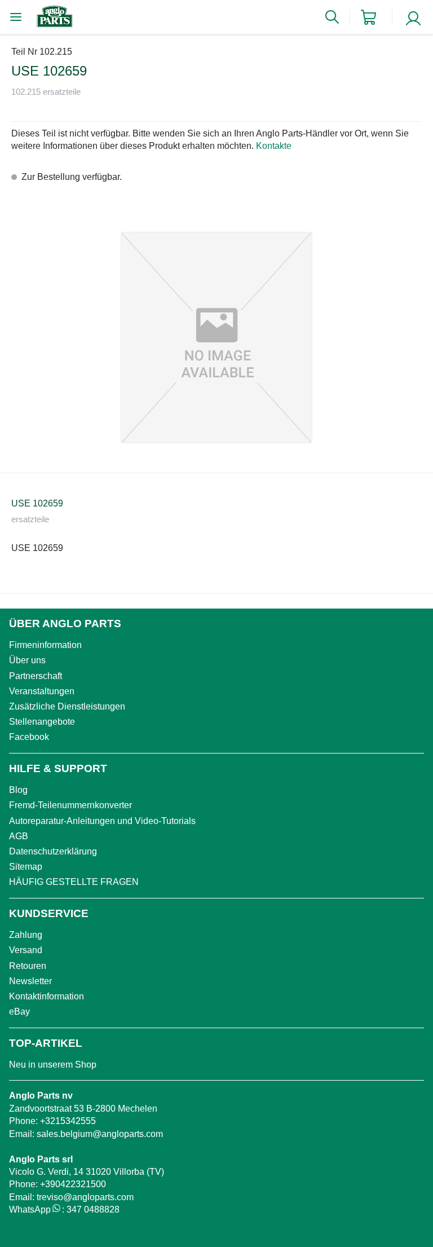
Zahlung (25, 935)
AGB (18, 836)
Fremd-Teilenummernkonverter (70, 805)
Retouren (27, 966)
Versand (25, 950)
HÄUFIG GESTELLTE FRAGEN (74, 882)
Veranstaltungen (41, 691)
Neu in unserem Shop (52, 1064)
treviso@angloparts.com (85, 1197)
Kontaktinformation (46, 996)
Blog (18, 790)
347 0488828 (93, 1209)
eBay (19, 1011)
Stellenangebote (42, 721)
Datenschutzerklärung (53, 851)
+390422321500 (73, 1184)
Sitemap (25, 866)
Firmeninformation (45, 645)
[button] (216, 337)
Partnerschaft (35, 676)
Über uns (27, 660)
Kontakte (273, 146)
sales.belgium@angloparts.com (100, 1134)
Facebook (29, 737)
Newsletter (30, 981)
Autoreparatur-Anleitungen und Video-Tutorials (102, 821)
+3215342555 (68, 1121)
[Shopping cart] (368, 17)
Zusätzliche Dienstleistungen (67, 706)
